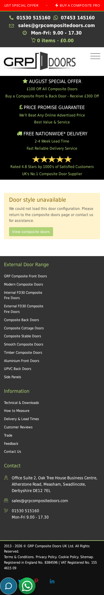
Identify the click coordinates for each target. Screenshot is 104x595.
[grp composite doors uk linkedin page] (52, 581)
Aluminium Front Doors (21, 361)
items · (55, 40)
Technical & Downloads (21, 403)
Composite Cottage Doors (24, 328)
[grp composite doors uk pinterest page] (36, 581)
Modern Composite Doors (23, 284)
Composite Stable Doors (22, 336)
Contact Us (12, 452)
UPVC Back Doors (17, 369)
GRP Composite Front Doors (25, 276)
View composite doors (31, 232)
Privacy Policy (46, 557)
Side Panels (12, 377)
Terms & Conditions (19, 557)
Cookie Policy (68, 557)
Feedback (11, 444)
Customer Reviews (18, 427)
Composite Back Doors (21, 320)
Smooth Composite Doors (23, 344)
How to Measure (16, 411)
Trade (8, 435)
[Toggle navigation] (94, 56)
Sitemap (86, 557)
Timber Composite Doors (23, 353)
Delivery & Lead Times (21, 419)
